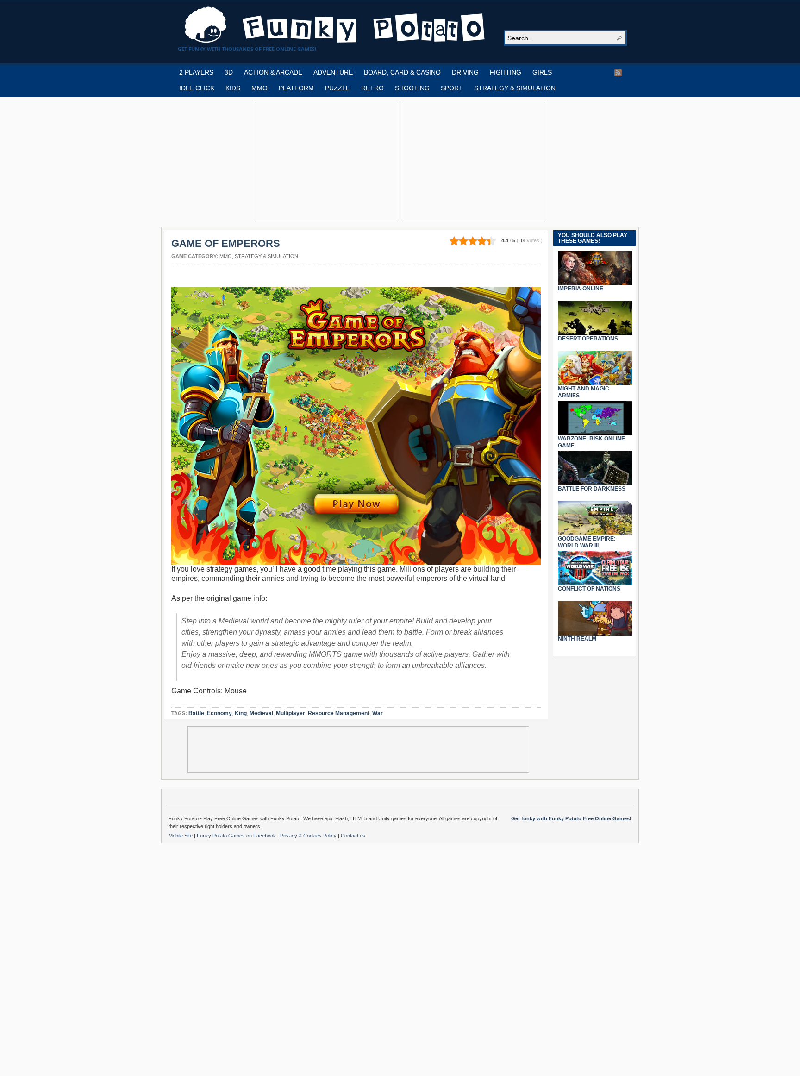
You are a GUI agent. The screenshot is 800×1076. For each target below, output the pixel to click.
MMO (259, 88)
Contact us (353, 835)
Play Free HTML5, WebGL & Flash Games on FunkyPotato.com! (335, 25)
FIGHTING (505, 72)
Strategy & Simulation (266, 256)
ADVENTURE (333, 72)
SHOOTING (412, 88)
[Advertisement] (326, 162)
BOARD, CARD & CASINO (402, 72)
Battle (196, 713)
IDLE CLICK (196, 88)
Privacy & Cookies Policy (309, 835)
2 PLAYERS (196, 72)
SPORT (452, 88)
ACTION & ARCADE (273, 72)
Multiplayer (290, 713)
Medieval (261, 713)
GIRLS (542, 72)
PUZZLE (337, 88)
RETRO (372, 88)
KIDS (232, 88)
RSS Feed (618, 72)
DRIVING (465, 72)
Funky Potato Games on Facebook (237, 835)
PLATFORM (296, 88)
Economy (219, 713)
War (377, 713)
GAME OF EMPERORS (225, 243)
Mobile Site (181, 835)
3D (229, 72)
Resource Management (338, 713)
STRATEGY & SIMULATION (515, 88)
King (241, 713)
